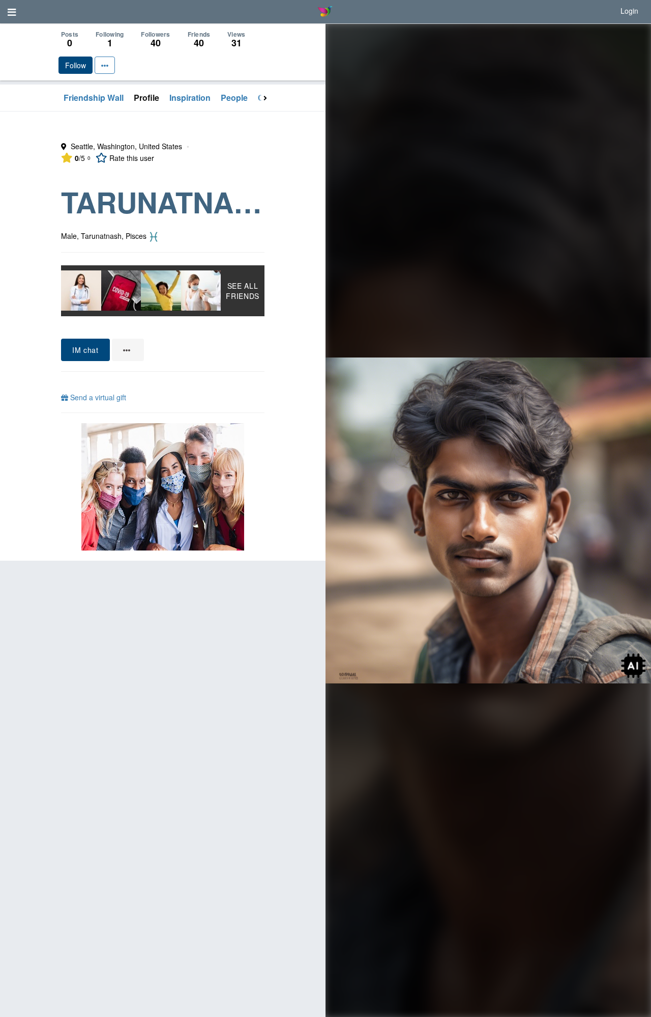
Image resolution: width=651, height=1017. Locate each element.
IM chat (85, 350)
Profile (146, 97)
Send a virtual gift (97, 397)
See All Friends (242, 291)
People (234, 97)
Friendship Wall (94, 97)
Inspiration (190, 97)
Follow (75, 65)
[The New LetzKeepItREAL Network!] (162, 487)
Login (629, 11)
